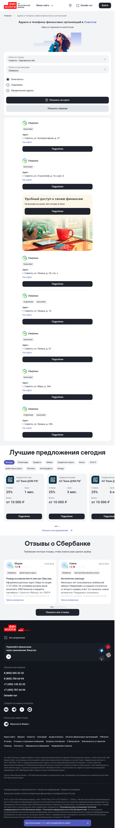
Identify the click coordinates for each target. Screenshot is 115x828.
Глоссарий (42, 737)
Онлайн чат (10, 695)
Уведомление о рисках (61, 746)
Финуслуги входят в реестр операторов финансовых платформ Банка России (39, 793)
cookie (43, 823)
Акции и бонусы (56, 737)
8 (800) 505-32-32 (14, 673)
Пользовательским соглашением (73, 807)
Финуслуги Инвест (19, 724)
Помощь (8, 746)
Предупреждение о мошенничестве (20, 789)
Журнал (21, 737)
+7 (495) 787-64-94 (14, 689)
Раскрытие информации (48, 789)
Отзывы (8, 741)
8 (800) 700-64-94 (14, 678)
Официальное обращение (37, 746)
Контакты (18, 746)
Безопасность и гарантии (93, 741)
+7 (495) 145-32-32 (14, 684)
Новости (31, 737)
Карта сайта (9, 737)
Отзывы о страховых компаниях (29, 741)
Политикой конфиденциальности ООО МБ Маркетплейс (65, 810)
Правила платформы (70, 789)
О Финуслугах (73, 741)
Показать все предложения (55, 530)
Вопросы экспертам (55, 741)
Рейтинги (104, 737)
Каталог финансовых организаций (82, 737)
